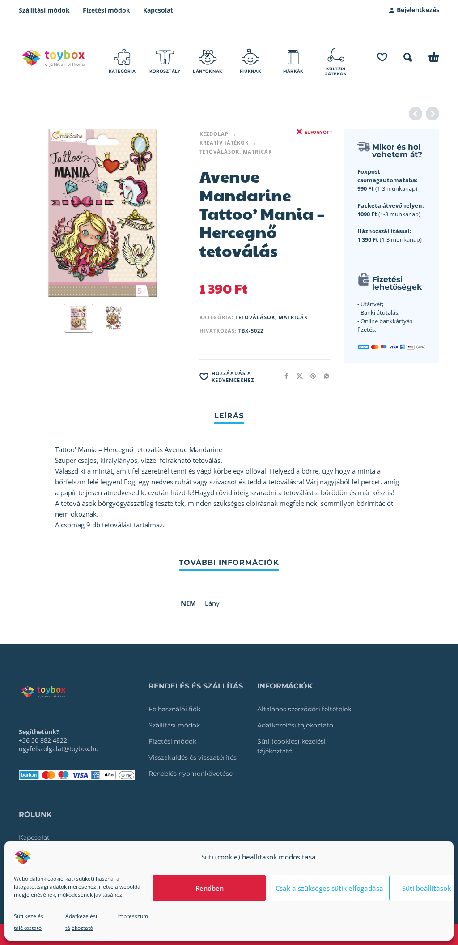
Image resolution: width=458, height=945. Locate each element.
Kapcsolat (158, 10)
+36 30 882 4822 (43, 740)
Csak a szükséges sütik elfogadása (329, 888)
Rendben (209, 888)
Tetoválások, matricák (235, 151)
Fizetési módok (106, 10)
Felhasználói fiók (174, 709)
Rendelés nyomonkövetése (190, 774)
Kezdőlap (214, 133)
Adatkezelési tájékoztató (295, 725)
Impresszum (132, 916)
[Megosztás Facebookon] (283, 375)
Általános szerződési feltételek (304, 709)
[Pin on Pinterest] (310, 375)
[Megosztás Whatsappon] (324, 375)
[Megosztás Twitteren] (297, 375)
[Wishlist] (382, 57)
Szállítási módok (44, 10)
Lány (212, 603)
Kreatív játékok (224, 142)
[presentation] (34, 213)
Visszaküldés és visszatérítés (192, 757)
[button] (407, 57)
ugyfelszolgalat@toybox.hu (59, 748)
